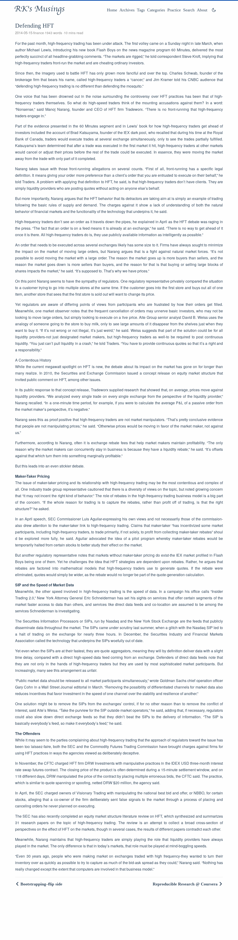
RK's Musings (39, 9)
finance (38, 32)
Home (112, 10)
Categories (156, 10)
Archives (127, 10)
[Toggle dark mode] (214, 10)
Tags (141, 10)
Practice (174, 10)
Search (189, 10)
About (202, 10)
